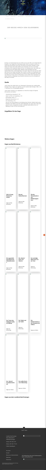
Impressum (8, 457)
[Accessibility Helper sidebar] (44, 235)
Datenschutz (8, 459)
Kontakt (7, 452)
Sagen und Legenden (20, 16)
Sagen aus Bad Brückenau (29, 16)
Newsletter (8, 450)
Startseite (7, 16)
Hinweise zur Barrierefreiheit (12, 455)
